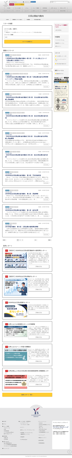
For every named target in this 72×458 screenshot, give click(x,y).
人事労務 (14, 55)
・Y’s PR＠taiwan (23, 439)
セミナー (27, 11)
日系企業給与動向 (37, 19)
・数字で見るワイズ (7, 433)
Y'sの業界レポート (16, 32)
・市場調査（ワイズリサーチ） (26, 432)
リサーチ (18, 11)
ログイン (33, 1)
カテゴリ (6, 30)
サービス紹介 (18, 8)
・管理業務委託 (41, 443)
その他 (23, 112)
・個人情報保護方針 (7, 443)
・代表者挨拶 (6, 430)
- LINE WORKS (41, 430)
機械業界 (8, 32)
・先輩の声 (5, 437)
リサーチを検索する (27, 41)
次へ (36, 240)
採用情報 (45, 8)
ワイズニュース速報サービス (61, 26)
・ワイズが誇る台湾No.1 (8, 432)
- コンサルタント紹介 (25, 424)
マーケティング (16, 73)
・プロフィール (6, 427)
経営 (11, 55)
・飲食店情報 (41, 440)
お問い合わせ (54, 8)
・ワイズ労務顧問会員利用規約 (10, 444)
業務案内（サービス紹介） (18, 19)
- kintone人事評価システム (44, 424)
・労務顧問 (21, 436)
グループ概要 (36, 8)
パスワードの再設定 (19, 4)
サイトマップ (6, 448)
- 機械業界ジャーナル (25, 434)
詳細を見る (39, 266)
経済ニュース (36, 11)
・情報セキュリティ (42, 437)
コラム (26, 8)
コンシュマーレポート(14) (60, 60)
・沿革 (4, 429)
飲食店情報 (62, 11)
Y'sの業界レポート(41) (61, 56)
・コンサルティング (23, 423)
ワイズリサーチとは (59, 40)
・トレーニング (41, 435)
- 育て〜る (40, 427)
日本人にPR (63, 8)
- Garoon (40, 426)
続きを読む (46, 66)
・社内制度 (5, 439)
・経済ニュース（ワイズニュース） (27, 429)
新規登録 (12, 4)
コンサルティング (9, 11)
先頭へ (4, 240)
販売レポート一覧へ (27, 394)
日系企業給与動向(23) (61, 63)
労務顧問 (45, 11)
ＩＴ (54, 11)
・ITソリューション (42, 421)
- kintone (40, 423)
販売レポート (58, 46)
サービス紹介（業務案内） (25, 421)
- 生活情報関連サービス (43, 432)
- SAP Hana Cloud (42, 429)
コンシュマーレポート (27, 32)
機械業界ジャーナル (59, 43)
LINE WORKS (58, 30)
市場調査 (28, 19)
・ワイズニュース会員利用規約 (10, 446)
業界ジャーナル (59, 70)
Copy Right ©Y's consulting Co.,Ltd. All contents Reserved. (36, 456)
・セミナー (21, 427)
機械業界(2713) (59, 73)
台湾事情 (19, 55)
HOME (8, 8)
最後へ (49, 240)
